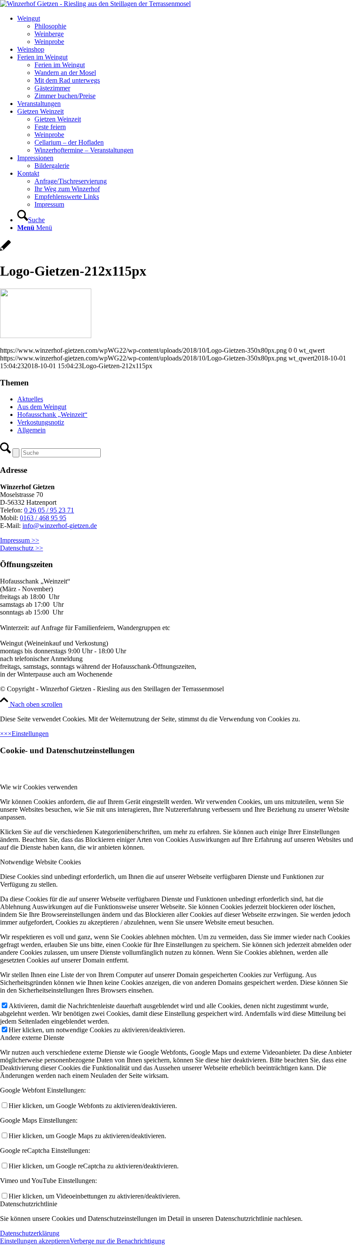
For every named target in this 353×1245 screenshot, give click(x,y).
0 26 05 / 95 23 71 (49, 510)
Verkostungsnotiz (40, 422)
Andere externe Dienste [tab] (32, 1037)
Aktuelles (30, 399)
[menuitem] (185, 30)
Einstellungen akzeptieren (35, 1241)
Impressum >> (19, 540)
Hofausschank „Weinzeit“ (52, 414)
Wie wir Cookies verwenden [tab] (38, 787)
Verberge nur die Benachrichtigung (117, 1241)
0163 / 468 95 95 (43, 518)
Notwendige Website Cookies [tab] (40, 862)
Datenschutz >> (21, 548)
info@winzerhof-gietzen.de (59, 525)
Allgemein (31, 430)
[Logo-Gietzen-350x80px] (95, 3)
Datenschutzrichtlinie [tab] (28, 1204)
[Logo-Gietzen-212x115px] (5, 250)
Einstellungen (30, 733)
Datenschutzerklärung (29, 1233)
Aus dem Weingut (41, 406)
